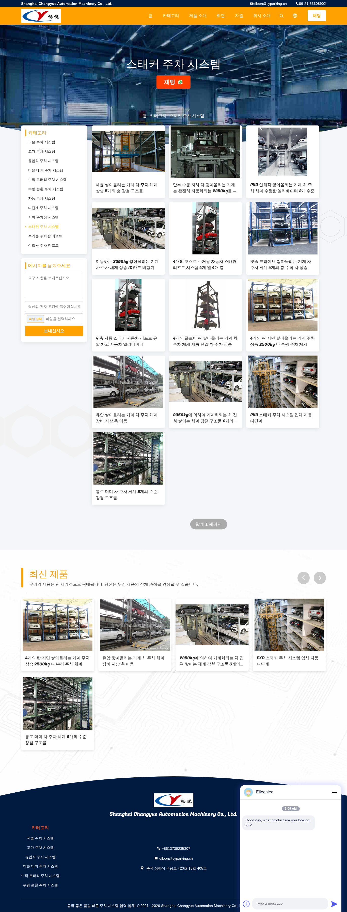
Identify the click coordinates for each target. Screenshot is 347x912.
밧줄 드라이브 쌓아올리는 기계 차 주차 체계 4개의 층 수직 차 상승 (280, 265)
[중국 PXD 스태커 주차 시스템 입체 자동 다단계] (282, 382)
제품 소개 (198, 15)
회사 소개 (262, 15)
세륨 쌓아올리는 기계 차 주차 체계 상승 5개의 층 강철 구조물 (127, 188)
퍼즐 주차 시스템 (41, 142)
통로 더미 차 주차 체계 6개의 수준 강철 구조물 (126, 495)
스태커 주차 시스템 (43, 227)
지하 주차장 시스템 (43, 217)
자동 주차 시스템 (41, 198)
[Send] (334, 903)
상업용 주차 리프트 (43, 245)
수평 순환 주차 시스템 (45, 189)
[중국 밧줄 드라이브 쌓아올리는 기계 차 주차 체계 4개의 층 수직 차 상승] (282, 228)
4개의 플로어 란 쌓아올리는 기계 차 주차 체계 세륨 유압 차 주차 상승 (205, 341)
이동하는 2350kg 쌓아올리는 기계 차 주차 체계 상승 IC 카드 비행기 (127, 265)
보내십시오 (54, 331)
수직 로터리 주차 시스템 (47, 180)
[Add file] (246, 903)
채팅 (317, 15)
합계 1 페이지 (208, 524)
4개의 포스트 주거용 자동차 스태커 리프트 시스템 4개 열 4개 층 (204, 265)
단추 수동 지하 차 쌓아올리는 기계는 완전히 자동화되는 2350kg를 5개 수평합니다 (204, 188)
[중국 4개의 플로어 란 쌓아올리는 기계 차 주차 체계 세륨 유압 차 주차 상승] (205, 305)
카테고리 (171, 15)
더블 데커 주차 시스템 (45, 170)
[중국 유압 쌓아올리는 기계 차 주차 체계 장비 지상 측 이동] (128, 382)
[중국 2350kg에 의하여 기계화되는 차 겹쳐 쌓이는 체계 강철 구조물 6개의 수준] (205, 382)
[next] (320, 578)
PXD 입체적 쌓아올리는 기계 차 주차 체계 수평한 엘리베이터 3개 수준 (282, 188)
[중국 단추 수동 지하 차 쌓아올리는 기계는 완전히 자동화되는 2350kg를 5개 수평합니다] (205, 151)
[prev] (303, 578)
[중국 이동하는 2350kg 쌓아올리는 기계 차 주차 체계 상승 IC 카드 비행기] (128, 228)
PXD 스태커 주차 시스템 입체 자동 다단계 (281, 418)
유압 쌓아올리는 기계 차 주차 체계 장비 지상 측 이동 (127, 418)
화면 (221, 15)
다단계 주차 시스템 (43, 208)
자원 (239, 15)
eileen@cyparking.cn (270, 4)
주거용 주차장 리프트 (45, 236)
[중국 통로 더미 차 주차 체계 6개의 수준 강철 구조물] (128, 458)
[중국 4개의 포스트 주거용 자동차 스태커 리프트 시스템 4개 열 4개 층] (205, 228)
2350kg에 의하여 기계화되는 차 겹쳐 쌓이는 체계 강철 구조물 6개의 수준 (205, 418)
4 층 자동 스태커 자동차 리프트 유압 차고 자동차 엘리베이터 (126, 341)
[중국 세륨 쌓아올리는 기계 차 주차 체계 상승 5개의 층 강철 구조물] (128, 151)
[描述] (295, 15)
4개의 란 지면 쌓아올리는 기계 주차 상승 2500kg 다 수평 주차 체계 (282, 341)
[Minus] (334, 792)
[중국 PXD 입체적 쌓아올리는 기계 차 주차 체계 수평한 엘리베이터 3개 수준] (282, 151)
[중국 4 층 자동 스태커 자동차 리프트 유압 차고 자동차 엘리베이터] (128, 305)
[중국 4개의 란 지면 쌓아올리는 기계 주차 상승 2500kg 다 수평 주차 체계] (282, 305)
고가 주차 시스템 (41, 151)
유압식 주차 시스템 (43, 161)
